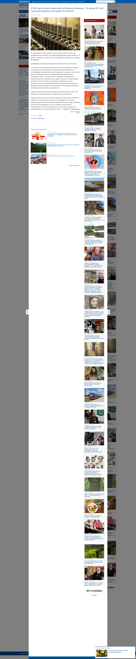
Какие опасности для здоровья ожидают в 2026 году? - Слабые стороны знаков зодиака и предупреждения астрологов (93, 173)
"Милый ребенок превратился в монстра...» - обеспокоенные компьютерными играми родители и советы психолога (94, 538)
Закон (48, 1)
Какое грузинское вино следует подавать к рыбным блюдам (93, 516)
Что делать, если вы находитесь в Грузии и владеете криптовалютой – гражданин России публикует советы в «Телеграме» (62, 135)
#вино (40, 115)
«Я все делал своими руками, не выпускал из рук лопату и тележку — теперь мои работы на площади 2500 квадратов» (94, 242)
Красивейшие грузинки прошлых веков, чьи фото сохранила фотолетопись (93, 384)
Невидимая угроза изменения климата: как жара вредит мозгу (93, 108)
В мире (52, 1)
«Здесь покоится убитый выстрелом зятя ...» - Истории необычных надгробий (94, 495)
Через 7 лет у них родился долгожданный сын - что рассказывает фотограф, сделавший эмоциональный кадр (93, 450)
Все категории (79, 1)
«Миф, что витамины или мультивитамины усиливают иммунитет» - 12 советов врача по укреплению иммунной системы (94, 265)
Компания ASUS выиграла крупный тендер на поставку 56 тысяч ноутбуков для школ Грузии (94, 42)
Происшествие (65, 1)
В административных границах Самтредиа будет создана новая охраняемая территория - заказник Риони (94, 196)
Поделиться (73, 111)
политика (38, 1)
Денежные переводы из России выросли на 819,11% (61, 156)
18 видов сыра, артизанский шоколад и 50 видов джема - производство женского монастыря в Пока (94, 337)
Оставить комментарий (37, 118)
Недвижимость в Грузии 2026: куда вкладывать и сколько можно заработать (94, 87)
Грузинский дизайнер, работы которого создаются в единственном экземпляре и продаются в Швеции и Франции (93, 472)
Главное (34, 1)
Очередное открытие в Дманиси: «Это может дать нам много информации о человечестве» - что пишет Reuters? (94, 219)
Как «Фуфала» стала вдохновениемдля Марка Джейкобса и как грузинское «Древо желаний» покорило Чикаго (94, 64)
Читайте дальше (74, 165)
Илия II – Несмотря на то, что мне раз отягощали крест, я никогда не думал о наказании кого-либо (94, 584)
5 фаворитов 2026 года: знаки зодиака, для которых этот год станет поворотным (93, 427)
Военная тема (57, 1)
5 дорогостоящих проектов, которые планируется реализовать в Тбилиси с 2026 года (94, 406)
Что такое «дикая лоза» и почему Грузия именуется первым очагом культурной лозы (93, 562)
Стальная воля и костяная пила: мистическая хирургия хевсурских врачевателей (93, 151)
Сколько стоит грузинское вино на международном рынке (118, 651)
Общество (43, 1)
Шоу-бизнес (72, 1)
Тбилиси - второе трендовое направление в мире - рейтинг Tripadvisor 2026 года (93, 129)
